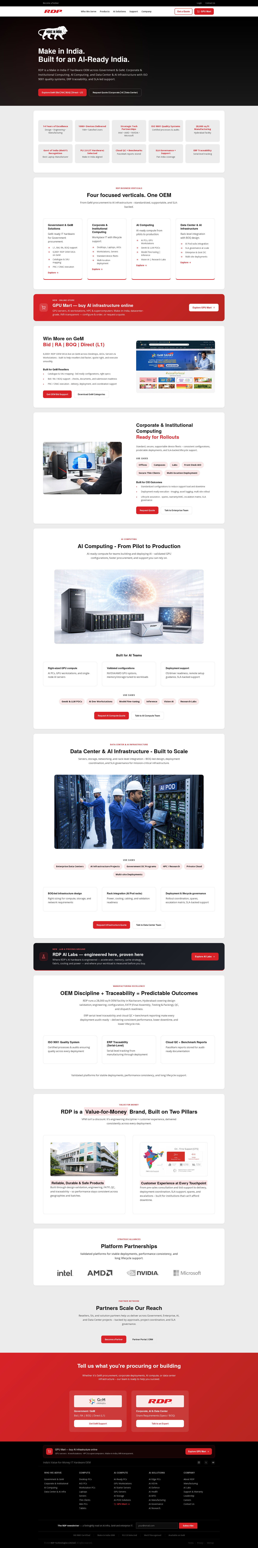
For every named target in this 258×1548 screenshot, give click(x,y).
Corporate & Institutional (56, 1483)
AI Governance (156, 1504)
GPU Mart (206, 11)
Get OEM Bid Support (57, 394)
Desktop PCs (85, 1479)
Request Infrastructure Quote (111, 925)
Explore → (53, 272)
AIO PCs (83, 1483)
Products (105, 11)
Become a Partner (51, 3)
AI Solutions (119, 11)
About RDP (189, 1479)
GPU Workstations (123, 1483)
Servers (82, 1495)
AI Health (153, 1491)
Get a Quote (183, 11)
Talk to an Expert (160, 1423)
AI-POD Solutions (122, 1500)
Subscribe (188, 1525)
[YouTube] (213, 1462)
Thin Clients (84, 1500)
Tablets (82, 1508)
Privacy (200, 1543)
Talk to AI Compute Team (147, 715)
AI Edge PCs (155, 1479)
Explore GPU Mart (202, 307)
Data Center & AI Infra (55, 1491)
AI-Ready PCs (120, 1479)
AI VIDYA (153, 1483)
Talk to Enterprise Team (176, 510)
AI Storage (119, 1495)
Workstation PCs (87, 1487)
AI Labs (187, 1487)
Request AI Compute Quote (111, 715)
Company (147, 11)
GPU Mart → (123, 1504)
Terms (191, 1543)
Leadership (189, 1495)
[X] (206, 1462)
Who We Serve (88, 11)
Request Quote (147, 510)
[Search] (171, 11)
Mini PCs (83, 1504)
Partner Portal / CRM (142, 1339)
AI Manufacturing (157, 1500)
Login (199, 3)
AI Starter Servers (122, 1487)
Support (133, 11)
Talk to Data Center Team (148, 925)
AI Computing (50, 1487)
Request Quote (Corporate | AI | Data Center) (115, 92)
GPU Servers (120, 1491)
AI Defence (154, 1487)
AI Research (154, 1508)
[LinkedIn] (199, 1462)
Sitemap (210, 1543)
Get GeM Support (98, 1423)
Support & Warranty (193, 1491)
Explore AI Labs (203, 956)
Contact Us (210, 3)
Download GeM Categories (91, 394)
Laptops (83, 1491)
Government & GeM (54, 1479)
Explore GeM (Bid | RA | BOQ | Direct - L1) (62, 92)
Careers (187, 1500)
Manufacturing (191, 1483)
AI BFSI (152, 1495)
